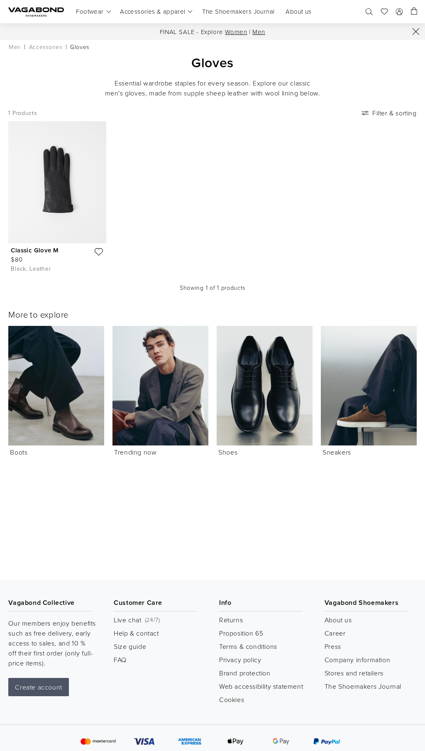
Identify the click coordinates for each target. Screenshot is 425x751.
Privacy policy (240, 659)
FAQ (120, 659)
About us (338, 619)
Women (236, 31)
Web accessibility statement (261, 686)
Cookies (231, 699)
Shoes (227, 452)
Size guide (130, 646)
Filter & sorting (394, 112)
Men (258, 31)
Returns (231, 619)
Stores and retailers (354, 673)
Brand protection (245, 673)
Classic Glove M (35, 250)
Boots (18, 452)
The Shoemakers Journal (363, 686)
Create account (38, 687)
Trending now (135, 452)
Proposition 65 (241, 633)
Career (335, 633)
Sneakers (336, 452)
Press (333, 646)
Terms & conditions (248, 646)
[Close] (416, 31)
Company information (357, 659)
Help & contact (136, 633)
